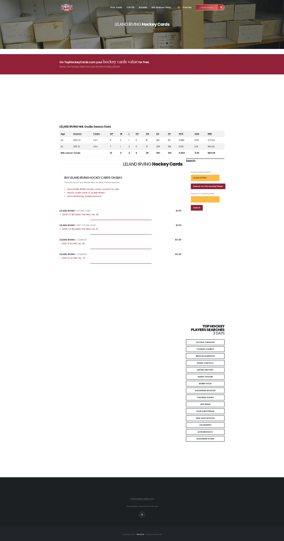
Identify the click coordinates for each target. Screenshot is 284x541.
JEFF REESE (205, 404)
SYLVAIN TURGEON (205, 342)
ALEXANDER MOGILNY (205, 390)
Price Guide (116, 7)
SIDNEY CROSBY (205, 377)
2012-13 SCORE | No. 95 (73, 243)
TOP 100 (130, 7)
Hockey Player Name (201, 172)
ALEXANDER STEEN (205, 438)
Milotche (140, 534)
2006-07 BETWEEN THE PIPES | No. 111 (80, 229)
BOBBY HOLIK (205, 383)
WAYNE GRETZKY (205, 370)
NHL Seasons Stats (161, 7)
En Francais (152, 506)
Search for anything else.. (203, 193)
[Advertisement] (143, 104)
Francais (187, 7)
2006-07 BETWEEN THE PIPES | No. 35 (80, 214)
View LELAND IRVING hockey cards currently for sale (93, 189)
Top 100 (142, 506)
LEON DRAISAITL (205, 432)
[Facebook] (142, 514)
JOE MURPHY (205, 425)
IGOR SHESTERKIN (205, 411)
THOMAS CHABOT (205, 349)
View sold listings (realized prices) (84, 196)
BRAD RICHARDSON (205, 356)
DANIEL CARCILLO (205, 363)
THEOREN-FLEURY (205, 397)
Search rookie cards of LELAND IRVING (86, 192)
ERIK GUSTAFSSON (205, 418)
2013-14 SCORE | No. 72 (73, 258)
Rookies (143, 7)
